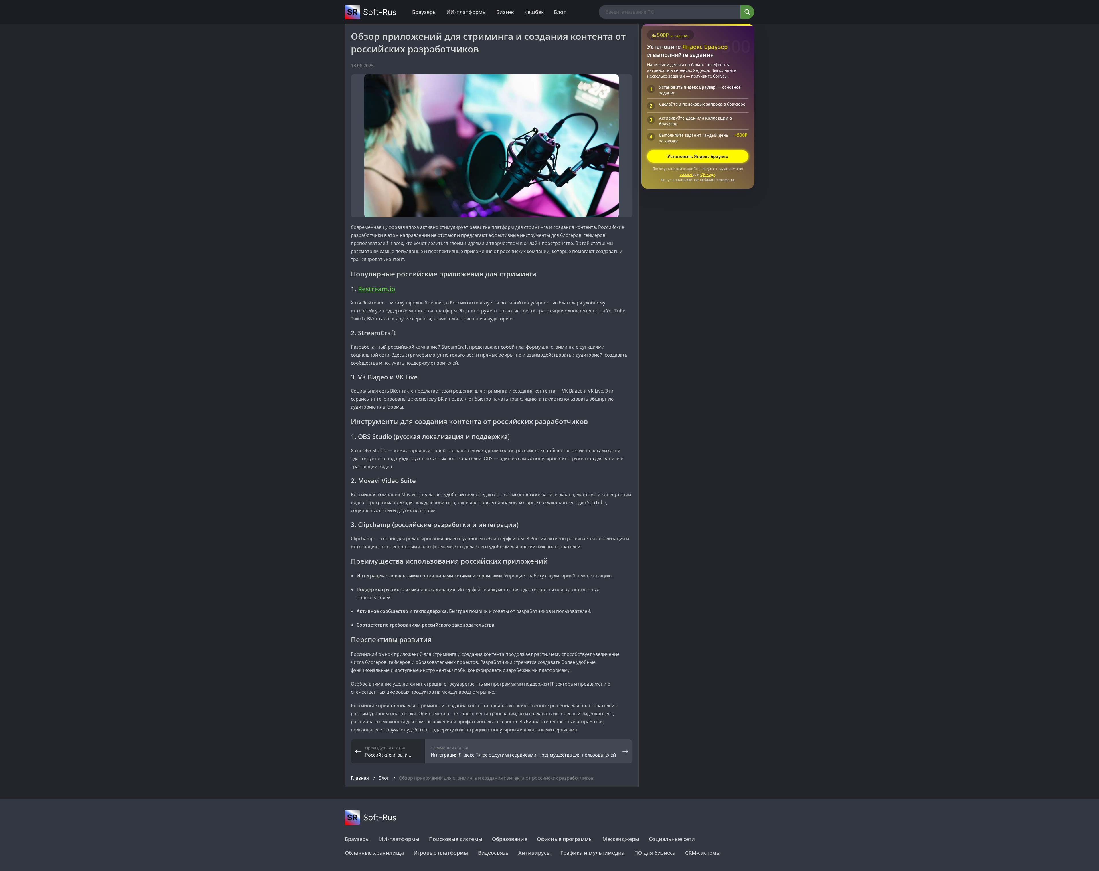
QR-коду (707, 174)
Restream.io (376, 288)
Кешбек (534, 12)
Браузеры (424, 12)
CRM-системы (702, 852)
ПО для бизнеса (654, 852)
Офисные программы (565, 839)
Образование (509, 839)
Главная (360, 778)
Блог (560, 12)
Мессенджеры (620, 839)
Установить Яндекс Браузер (697, 156)
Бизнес (505, 12)
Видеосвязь (493, 852)
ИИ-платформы (466, 12)
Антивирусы (534, 852)
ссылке (686, 174)
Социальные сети (672, 839)
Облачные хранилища (374, 852)
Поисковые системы (455, 839)
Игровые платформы (441, 852)
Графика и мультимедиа (592, 852)
